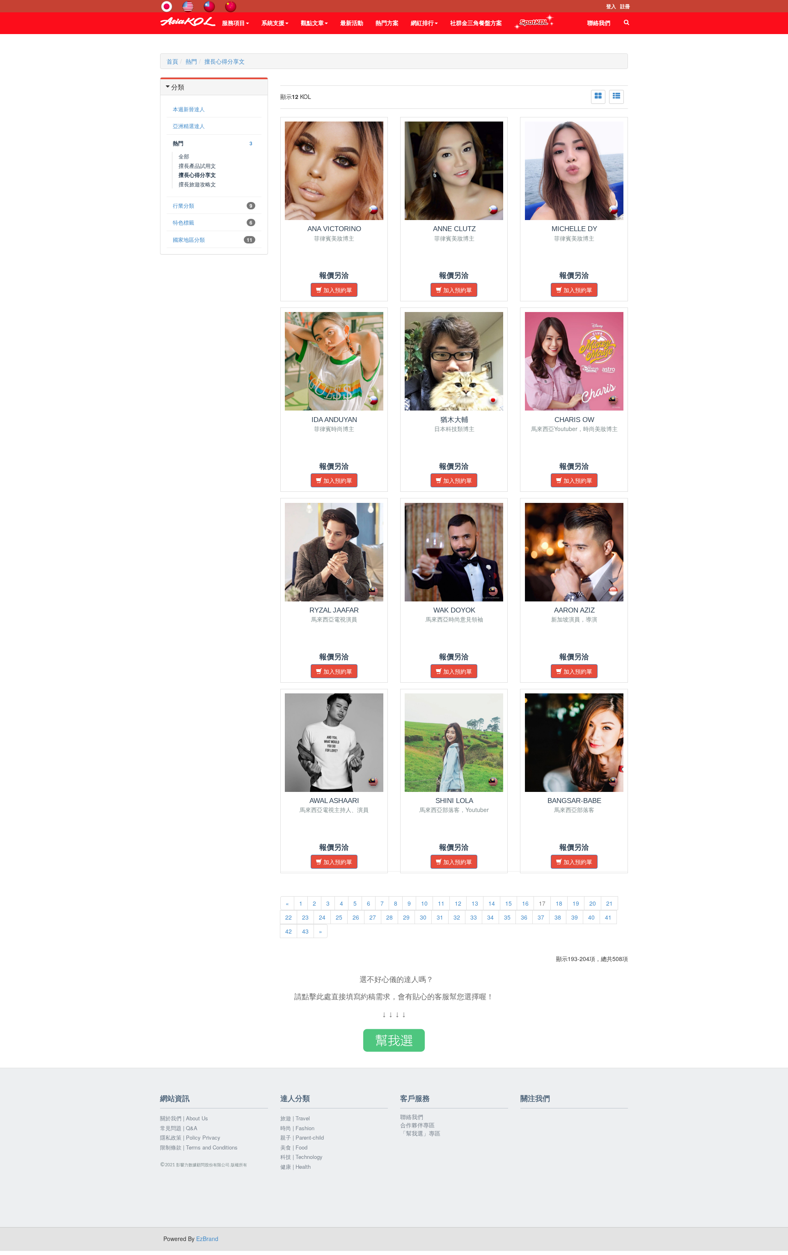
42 (288, 931)
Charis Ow (574, 420)
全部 (184, 156)
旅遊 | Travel (295, 1118)
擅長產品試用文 (197, 166)
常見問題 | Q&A (178, 1128)
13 (475, 903)
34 (490, 917)
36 (524, 917)
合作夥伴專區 (417, 1125)
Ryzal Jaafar (334, 610)
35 (507, 917)
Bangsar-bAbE (574, 801)
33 (473, 917)
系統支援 (272, 22)
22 (288, 917)
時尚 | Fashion (297, 1128)
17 (542, 903)
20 (592, 903)
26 (356, 917)
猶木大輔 (454, 420)
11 (441, 903)
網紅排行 (422, 22)
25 (339, 917)
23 (305, 917)
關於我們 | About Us (184, 1118)
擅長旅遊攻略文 (197, 184)
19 (576, 903)
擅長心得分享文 (224, 61)
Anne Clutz (454, 229)
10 (424, 903)
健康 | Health (295, 1166)
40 (591, 917)
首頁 (172, 61)
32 (457, 917)
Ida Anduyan (334, 420)
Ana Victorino (334, 229)
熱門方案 (387, 22)
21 (609, 903)
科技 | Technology (301, 1157)
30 (423, 917)
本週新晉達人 (189, 109)
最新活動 (351, 22)
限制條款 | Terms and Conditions (199, 1147)
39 (574, 917)
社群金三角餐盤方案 (476, 22)
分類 (177, 87)
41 (608, 917)
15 (508, 903)
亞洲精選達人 (189, 126)
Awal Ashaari (334, 801)
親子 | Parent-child (302, 1137)
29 (406, 917)
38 (557, 917)
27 (372, 917)
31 (440, 917)
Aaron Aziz (574, 610)
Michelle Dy (574, 229)
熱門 (191, 61)
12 (458, 903)
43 (305, 931)
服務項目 (233, 22)
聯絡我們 (598, 22)
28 (389, 917)
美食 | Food (293, 1147)
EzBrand (207, 1238)
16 (525, 903)
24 (322, 917)
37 (541, 917)
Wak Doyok (454, 610)
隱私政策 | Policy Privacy (190, 1137)
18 (559, 903)
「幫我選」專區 (420, 1133)
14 (491, 903)
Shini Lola (454, 801)
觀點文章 (312, 22)
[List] (616, 97)
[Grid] (598, 97)
